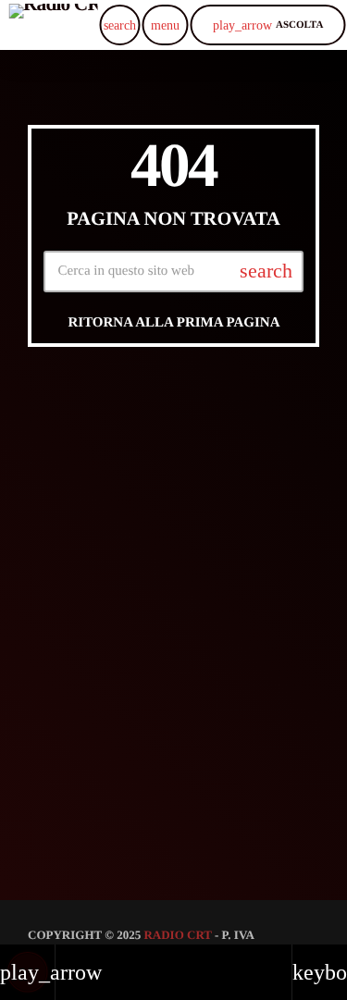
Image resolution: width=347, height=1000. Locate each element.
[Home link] (53, 25)
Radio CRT (177, 935)
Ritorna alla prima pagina (173, 322)
